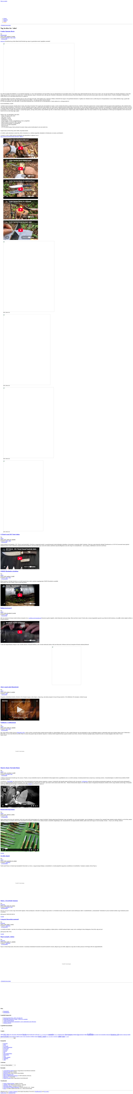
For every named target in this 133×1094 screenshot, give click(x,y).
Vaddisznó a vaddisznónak (8, 722)
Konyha (5, 1051)
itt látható (30, 784)
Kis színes (7, 774)
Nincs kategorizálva (7, 1053)
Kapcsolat (5, 19)
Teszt (11, 37)
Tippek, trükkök (6, 1057)
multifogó (14, 1036)
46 (4, 908)
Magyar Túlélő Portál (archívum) (10, 1075)
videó (14, 37)
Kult (11, 774)
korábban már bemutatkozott (35, 618)
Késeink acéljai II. (7, 1023)
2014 (11, 1034)
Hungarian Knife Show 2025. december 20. (13, 1018)
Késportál (5, 13)
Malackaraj (5, 1076)
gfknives (56, 1034)
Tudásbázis (7, 862)
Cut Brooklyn (85, 781)
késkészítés (108, 1034)
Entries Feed (3, 1092)
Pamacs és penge (7, 1078)
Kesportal (3, 904)
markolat (10, 1036)
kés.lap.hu (5, 1073)
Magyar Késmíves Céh (8, 1074)
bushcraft (32, 1034)
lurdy (129, 1034)
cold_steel (41, 1034)
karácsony (82, 1034)
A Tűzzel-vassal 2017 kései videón (10, 534)
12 (4, 817)
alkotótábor (14, 1034)
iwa (78, 1034)
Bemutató (7, 37)
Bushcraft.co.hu (6, 1072)
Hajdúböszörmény (61, 1034)
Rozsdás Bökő (4, 35)
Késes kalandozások (7, 1047)
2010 (2, 1034)
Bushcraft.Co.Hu (21, 732)
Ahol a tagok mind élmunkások (10, 687)
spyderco (32, 1036)
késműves (121, 1034)
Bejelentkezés (6, 1012)
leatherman (125, 1034)
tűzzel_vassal (42, 1036)
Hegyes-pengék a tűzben (7, 936)
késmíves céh (115, 1034)
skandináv (28, 1036)
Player (4, 1088)
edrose (2, 538)
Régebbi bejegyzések (6, 25)
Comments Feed (11, 1092)
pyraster (21, 1036)
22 (4, 927)
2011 (4, 1034)
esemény (51, 1034)
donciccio (3, 41)
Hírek (6, 540)
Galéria (5, 21)
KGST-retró (6, 1048)
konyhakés (96, 1034)
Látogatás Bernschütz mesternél (10, 919)
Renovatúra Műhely (7, 1086)
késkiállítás (103, 1034)
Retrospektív (6, 1054)
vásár (63, 1036)
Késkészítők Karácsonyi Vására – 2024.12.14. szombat (15, 1019)
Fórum (4, 22)
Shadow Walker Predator (8, 1083)
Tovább (2, 853)
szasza (36, 1036)
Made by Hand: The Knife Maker (10, 768)
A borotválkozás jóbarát (8, 1070)
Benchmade (19, 1034)
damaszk (44, 1034)
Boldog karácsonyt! (6, 608)
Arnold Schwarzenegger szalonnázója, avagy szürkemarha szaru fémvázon (19, 1021)
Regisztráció (6, 1011)
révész (24, 1036)
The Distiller (10, 781)
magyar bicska (5, 1036)
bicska (25, 1034)
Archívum (3, 1065)
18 (4, 730)
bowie (28, 1034)
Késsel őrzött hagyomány (8, 809)
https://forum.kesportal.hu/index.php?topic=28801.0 (12, 136)
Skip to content (4, 1)
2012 (8, 1034)
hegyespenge (69, 1034)
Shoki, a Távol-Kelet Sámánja (9, 900)
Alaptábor (5, 1084)
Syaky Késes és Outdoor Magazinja (11, 1087)
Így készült (5, 1046)
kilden (85, 1034)
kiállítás (90, 1034)
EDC (47, 1034)
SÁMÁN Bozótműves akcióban (9, 571)
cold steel (37, 1034)
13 (4, 578)
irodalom (75, 1034)
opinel (17, 1036)
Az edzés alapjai (5, 856)
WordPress (38, 1091)
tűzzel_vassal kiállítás (49, 1036)
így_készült (67, 1036)
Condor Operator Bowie (7, 31)
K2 (46, 1091)
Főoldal (5, 18)
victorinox (55, 1036)
